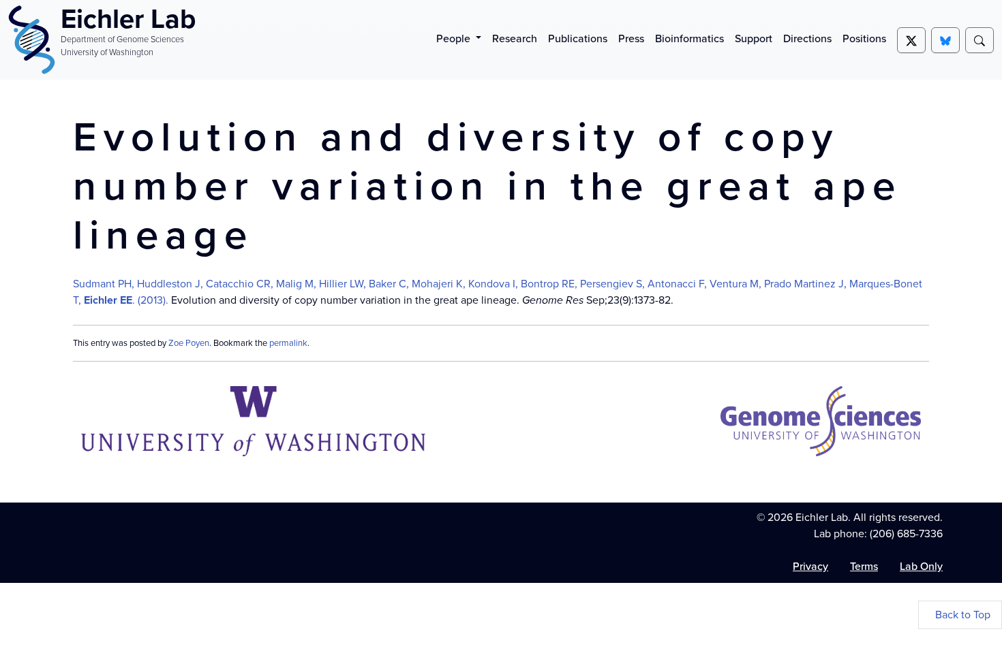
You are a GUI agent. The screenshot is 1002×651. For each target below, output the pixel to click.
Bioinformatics (689, 38)
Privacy (810, 566)
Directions (807, 38)
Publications (577, 38)
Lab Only (921, 566)
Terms (864, 566)
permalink (288, 342)
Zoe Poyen (188, 342)
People (454, 38)
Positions (864, 38)
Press (631, 38)
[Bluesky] (945, 40)
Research (514, 38)
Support (753, 38)
